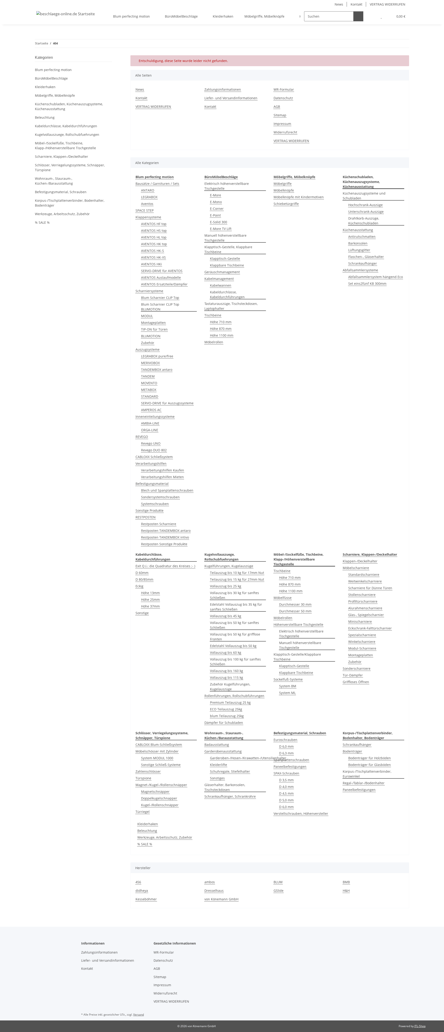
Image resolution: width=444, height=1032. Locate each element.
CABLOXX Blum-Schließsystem (159, 744)
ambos (209, 882)
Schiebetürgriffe (286, 203)
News (339, 4)
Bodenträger (352, 751)
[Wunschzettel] (381, 16)
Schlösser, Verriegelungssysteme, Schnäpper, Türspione (70, 167)
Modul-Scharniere (362, 648)
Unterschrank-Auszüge (366, 211)
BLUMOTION (150, 336)
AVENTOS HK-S (152, 250)
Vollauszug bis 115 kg (226, 677)
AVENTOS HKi (151, 264)
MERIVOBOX (150, 363)
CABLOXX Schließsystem (154, 457)
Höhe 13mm (150, 593)
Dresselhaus (214, 890)
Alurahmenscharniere (365, 608)
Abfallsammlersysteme (360, 270)
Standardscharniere (363, 574)
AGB (277, 106)
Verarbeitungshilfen (151, 463)
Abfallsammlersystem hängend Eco (375, 277)
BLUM (278, 882)
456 (138, 882)
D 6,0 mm (286, 746)
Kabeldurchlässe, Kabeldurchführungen (227, 294)
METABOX (148, 389)
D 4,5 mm (286, 793)
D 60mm (142, 572)
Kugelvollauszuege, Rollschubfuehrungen (67, 134)
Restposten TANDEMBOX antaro (166, 530)
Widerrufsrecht (285, 132)
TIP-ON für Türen (154, 329)
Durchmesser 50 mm (295, 611)
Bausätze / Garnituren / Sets (157, 183)
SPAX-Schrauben (286, 773)
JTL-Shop (420, 1026)
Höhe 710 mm (220, 322)
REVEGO (142, 436)
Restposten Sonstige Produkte (164, 544)
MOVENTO (149, 383)
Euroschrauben (285, 740)
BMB (346, 882)
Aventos (147, 203)
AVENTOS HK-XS (153, 257)
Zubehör (147, 343)
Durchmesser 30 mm (295, 604)
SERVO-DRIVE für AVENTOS (161, 271)
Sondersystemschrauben (160, 497)
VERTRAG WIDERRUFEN (387, 4)
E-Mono (216, 202)
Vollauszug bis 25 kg (225, 586)
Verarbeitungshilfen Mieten (162, 477)
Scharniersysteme (149, 291)
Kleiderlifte (218, 764)
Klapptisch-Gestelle (225, 258)
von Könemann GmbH (221, 899)
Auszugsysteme (148, 349)
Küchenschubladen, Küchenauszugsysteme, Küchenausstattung (69, 106)
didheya (142, 890)
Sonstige (142, 613)
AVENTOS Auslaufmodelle (161, 277)
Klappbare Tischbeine (227, 265)
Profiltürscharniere (362, 601)
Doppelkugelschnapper (159, 798)
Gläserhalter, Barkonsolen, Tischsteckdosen (224, 787)
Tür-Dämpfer (353, 675)
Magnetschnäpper (155, 791)
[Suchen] (358, 16)
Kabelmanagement (219, 278)
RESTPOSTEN (146, 517)
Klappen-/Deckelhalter (360, 561)
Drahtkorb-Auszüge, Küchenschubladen (363, 220)
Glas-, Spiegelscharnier (366, 615)
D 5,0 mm (286, 800)
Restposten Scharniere (158, 524)
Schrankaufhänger (362, 263)
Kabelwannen (220, 285)
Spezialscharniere (362, 635)
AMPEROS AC (151, 410)
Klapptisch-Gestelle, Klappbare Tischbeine (228, 249)
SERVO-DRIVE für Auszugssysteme (167, 403)
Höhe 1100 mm (221, 335)
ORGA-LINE (149, 430)
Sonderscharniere (356, 668)
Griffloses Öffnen (356, 682)
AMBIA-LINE (150, 423)
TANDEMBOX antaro (156, 369)
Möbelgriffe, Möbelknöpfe (55, 95)
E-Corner (217, 208)
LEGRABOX (149, 197)
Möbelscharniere (356, 568)
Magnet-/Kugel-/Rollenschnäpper (161, 785)
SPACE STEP (145, 210)
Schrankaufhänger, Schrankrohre (230, 796)
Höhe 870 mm (220, 328)
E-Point (215, 215)
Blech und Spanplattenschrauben (167, 490)
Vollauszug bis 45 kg (225, 616)
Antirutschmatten (362, 236)
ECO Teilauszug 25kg (226, 709)
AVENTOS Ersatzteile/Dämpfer (164, 284)
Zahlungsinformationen (222, 89)
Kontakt (356, 4)
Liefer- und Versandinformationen (230, 98)
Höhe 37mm (150, 606)
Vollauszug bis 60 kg (225, 652)
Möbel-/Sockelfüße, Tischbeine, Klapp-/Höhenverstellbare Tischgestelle (65, 145)
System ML (287, 693)
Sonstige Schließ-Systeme (161, 764)
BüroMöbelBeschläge (51, 78)
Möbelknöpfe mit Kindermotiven (299, 197)
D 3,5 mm (286, 780)
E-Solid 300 (218, 222)
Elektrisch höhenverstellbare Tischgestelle (226, 186)
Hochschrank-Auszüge (365, 205)
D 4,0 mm (286, 786)
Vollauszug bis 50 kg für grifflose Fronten (235, 636)
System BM (287, 686)
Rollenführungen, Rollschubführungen (234, 696)
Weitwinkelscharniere (365, 581)
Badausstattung (216, 744)
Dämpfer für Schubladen (223, 722)
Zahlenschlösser (148, 771)
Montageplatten (153, 322)
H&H (346, 890)
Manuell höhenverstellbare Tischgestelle (225, 237)
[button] (372, 16)
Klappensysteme (148, 217)
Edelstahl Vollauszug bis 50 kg (233, 646)
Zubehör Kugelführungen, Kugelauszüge (230, 686)
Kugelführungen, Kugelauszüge (228, 566)
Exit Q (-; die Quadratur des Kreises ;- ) (165, 566)
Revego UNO (150, 443)
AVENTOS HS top (154, 230)
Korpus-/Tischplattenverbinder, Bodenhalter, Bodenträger (69, 203)
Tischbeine (212, 315)
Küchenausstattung (358, 230)
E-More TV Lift (220, 228)
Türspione (143, 778)
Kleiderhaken (147, 824)
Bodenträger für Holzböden (369, 758)
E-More (215, 195)
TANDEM (148, 376)
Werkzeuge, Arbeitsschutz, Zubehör (164, 837)
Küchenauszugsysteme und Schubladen (364, 195)
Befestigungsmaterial (152, 483)
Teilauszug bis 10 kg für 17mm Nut (237, 572)
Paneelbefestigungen (290, 766)
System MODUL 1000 (157, 758)
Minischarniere (360, 621)
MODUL (147, 316)
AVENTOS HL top (153, 237)
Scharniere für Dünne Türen (370, 588)
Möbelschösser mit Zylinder (157, 751)
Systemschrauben (155, 504)
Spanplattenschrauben (291, 760)
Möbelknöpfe (284, 190)
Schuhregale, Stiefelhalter (230, 771)
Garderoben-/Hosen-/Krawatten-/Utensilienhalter (248, 758)
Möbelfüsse (283, 597)
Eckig (139, 586)
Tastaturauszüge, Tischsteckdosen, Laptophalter (231, 306)
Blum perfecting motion (53, 70)
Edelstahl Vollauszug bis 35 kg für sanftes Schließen (236, 606)
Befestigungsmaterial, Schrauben (60, 192)
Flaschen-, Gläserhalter (366, 256)
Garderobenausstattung (223, 751)
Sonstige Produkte (149, 510)
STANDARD (149, 396)
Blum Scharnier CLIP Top (160, 297)
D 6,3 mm (286, 753)
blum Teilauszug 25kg (227, 716)
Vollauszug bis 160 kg (226, 671)
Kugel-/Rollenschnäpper (160, 805)
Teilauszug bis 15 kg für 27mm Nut (237, 579)
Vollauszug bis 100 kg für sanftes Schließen (235, 661)
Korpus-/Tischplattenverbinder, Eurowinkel (367, 773)
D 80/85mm (144, 579)
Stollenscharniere (362, 594)
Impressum (282, 123)
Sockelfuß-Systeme (288, 679)
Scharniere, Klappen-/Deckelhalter (61, 156)
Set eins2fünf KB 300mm (367, 283)
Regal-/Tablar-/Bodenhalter (364, 783)
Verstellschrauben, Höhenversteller (301, 813)
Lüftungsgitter (359, 250)
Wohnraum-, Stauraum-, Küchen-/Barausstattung (54, 181)
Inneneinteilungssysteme (155, 416)
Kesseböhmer (146, 899)
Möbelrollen (213, 342)
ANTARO (147, 190)
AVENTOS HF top (153, 224)
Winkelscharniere (361, 641)
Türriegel (143, 811)
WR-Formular (284, 89)
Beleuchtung (147, 830)
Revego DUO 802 (154, 450)
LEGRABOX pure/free (157, 356)
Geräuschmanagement (222, 272)
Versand (138, 1015)
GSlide (279, 890)
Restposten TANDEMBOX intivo (165, 537)
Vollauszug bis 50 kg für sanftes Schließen (234, 625)
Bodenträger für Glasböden (369, 764)
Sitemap (280, 115)
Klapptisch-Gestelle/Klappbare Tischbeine (297, 656)
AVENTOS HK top (154, 244)
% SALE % (144, 844)
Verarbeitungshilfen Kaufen (162, 470)
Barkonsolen (357, 243)
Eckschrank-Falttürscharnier (370, 628)
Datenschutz (283, 98)
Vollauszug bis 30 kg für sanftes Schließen (234, 595)
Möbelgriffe (283, 183)
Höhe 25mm (150, 599)
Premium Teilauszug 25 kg (230, 702)
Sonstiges (217, 778)
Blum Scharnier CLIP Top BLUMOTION (160, 306)
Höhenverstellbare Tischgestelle (298, 624)
